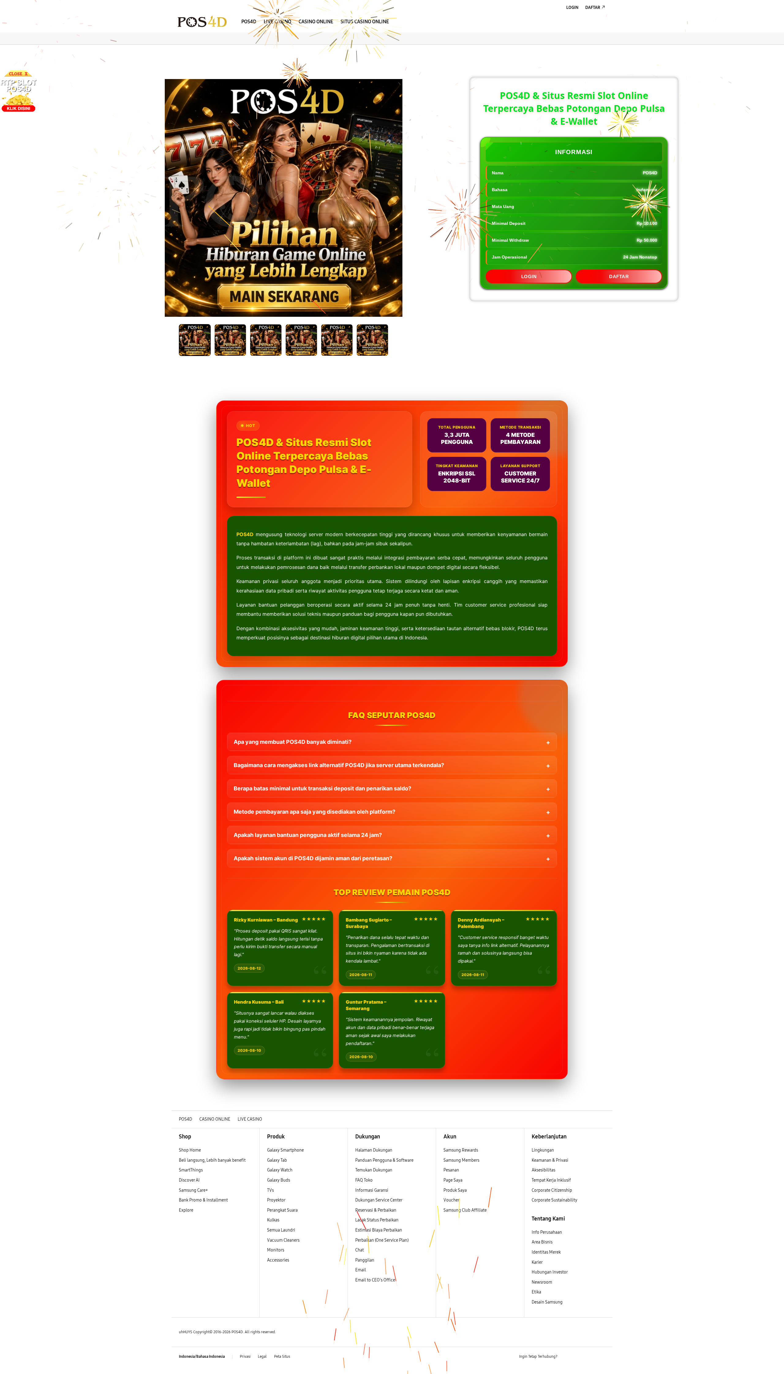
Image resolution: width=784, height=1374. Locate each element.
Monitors (275, 1250)
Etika (536, 1292)
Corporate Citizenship (552, 1190)
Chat (359, 1250)
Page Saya (452, 1180)
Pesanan (451, 1170)
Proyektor (276, 1200)
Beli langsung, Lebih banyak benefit (212, 1160)
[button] (177, 51)
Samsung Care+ (193, 1190)
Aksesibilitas (543, 1170)
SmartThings (191, 1170)
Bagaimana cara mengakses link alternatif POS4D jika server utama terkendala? (339, 765)
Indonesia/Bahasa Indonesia (202, 1356)
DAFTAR (619, 276)
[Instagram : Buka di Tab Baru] (589, 1357)
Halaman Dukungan (373, 1150)
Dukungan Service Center (378, 1200)
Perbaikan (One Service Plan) (382, 1240)
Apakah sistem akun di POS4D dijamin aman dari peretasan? (313, 858)
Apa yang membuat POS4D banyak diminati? (293, 742)
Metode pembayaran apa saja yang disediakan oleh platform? (314, 811)
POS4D (245, 534)
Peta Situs (282, 1356)
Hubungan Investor (550, 1272)
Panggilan (364, 1260)
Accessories (278, 1260)
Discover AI (189, 1180)
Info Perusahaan (547, 1232)
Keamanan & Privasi (550, 1160)
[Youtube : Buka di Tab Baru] (601, 1357)
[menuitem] (249, 22)
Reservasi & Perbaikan (375, 1210)
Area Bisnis (542, 1242)
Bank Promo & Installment (203, 1200)
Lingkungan (543, 1150)
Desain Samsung (548, 1302)
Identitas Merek (546, 1252)
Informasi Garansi (371, 1190)
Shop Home (190, 1150)
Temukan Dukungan (373, 1170)
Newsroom (542, 1282)
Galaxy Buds (278, 1180)
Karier (537, 1262)
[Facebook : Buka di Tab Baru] (565, 1357)
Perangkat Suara (282, 1210)
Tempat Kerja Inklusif (551, 1180)
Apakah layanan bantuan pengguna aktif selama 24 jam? (308, 835)
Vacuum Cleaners (283, 1240)
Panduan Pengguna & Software (384, 1160)
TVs (270, 1190)
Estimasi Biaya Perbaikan (378, 1230)
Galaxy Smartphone (285, 1150)
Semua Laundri (281, 1230)
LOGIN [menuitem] (572, 7)
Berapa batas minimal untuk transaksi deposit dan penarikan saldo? (322, 788)
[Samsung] (202, 21)
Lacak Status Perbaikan (376, 1220)
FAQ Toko (364, 1180)
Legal (262, 1356)
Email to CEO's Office (375, 1280)
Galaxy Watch (279, 1170)
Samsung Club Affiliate (465, 1210)
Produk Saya (455, 1190)
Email (360, 1270)
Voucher (451, 1200)
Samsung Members (461, 1160)
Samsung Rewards (460, 1150)
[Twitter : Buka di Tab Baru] (577, 1357)
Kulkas (273, 1220)
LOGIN (529, 276)
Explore (186, 1210)
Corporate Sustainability (555, 1200)
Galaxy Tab (277, 1160)
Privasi (245, 1356)
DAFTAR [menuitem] (592, 7)
